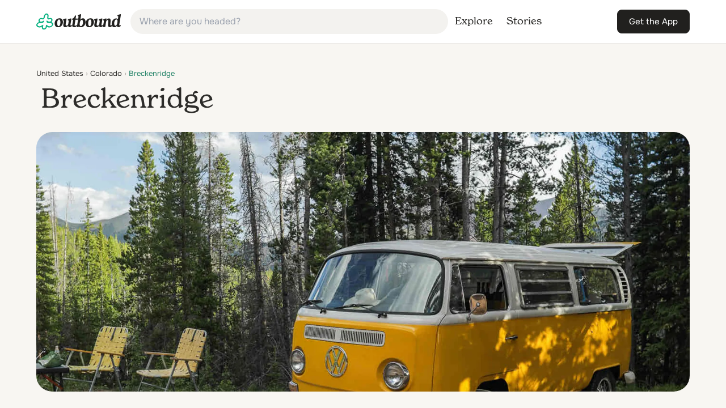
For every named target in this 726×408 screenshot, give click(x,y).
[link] (78, 21)
